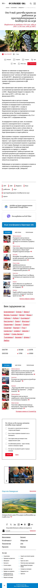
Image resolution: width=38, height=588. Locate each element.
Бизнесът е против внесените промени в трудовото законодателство (19, 480)
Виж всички (33, 491)
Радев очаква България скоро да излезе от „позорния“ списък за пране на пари (23, 294)
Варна (26, 312)
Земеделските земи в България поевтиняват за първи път (18, 516)
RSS (32, 524)
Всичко (23, 547)
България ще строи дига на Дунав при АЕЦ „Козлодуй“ (23, 380)
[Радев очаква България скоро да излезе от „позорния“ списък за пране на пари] (7, 293)
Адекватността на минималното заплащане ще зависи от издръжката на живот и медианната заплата (24, 267)
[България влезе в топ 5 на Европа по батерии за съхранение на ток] (7, 276)
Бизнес (15, 475)
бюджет (19, 186)
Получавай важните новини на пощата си (19, 528)
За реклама (7, 556)
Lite (21, 544)
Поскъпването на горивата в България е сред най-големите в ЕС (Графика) (23, 285)
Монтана (25, 321)
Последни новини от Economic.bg (26, 411)
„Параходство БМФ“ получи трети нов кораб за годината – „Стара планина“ (22, 389)
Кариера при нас (8, 569)
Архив (16, 454)
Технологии (6, 544)
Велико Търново (10, 315)
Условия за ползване (26, 569)
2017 (4, 186)
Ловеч (17, 321)
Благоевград (9, 312)
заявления (6, 189)
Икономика (14, 7)
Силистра (8, 331)
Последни (7, 232)
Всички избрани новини (27, 298)
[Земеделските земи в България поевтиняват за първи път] (19, 503)
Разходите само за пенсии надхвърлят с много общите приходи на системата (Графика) (23, 239)
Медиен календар (8, 577)
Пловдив (7, 328)
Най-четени (18, 232)
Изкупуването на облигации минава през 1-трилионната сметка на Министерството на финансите (22, 372)
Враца (28, 315)
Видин (21, 315)
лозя (14, 189)
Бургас (19, 312)
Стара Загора (16, 334)
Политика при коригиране (27, 563)
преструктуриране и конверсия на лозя (16, 193)
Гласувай (9, 454)
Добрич (16, 318)
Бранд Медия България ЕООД (27, 566)
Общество (24, 540)
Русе (23, 328)
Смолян (25, 331)
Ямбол (6, 340)
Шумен (26, 337)
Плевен (26, 324)
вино (26, 186)
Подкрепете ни (24, 571)
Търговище (8, 337)
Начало (7, 7)
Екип (22, 558)
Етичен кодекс (7, 565)
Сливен (17, 331)
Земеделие (21, 7)
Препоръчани (29, 232)
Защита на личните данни (27, 556)
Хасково (18, 337)
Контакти (6, 563)
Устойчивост (6, 540)
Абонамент (6, 561)
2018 (11, 186)
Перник (18, 324)
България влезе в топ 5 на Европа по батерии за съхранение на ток (23, 276)
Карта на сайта (24, 561)
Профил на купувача (9, 571)
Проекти (5, 547)
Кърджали (25, 318)
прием (5, 196)
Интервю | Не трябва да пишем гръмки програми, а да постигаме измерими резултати (23, 258)
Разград (16, 328)
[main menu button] (35, 3)
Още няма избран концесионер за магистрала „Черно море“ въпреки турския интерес (23, 249)
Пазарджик (8, 324)
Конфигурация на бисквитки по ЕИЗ (8, 574)
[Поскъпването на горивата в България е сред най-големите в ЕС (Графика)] (7, 284)
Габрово (7, 318)
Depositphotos (25, 586)
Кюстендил (8, 321)
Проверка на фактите (9, 558)
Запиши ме (33, 530)
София (6, 334)
